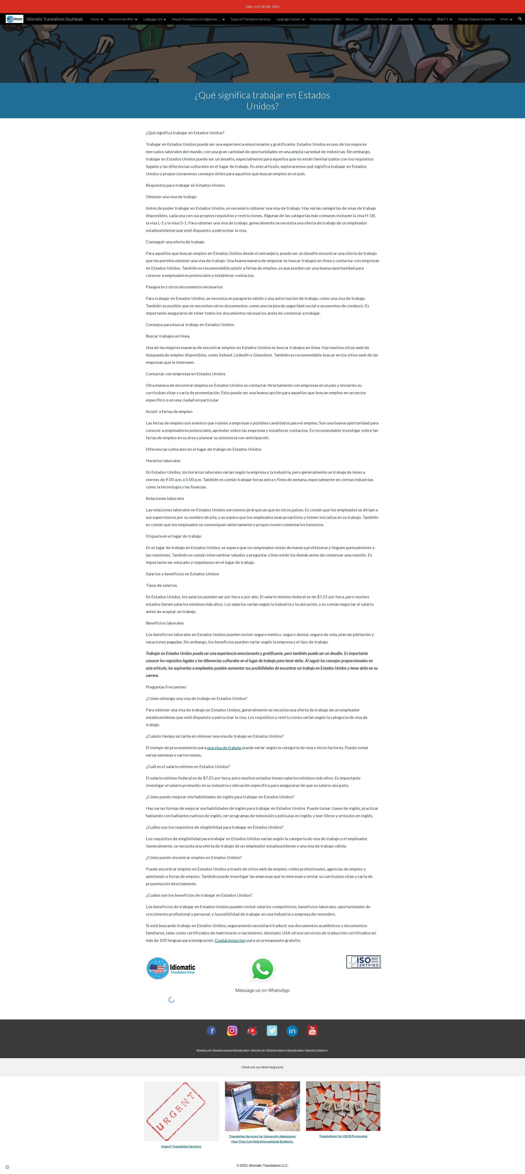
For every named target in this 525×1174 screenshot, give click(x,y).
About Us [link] (352, 19)
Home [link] (94, 19)
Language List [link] (152, 19)
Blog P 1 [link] (442, 19)
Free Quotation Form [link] (325, 19)
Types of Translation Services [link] (251, 19)
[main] (262, 100)
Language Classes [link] (288, 19)
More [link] (504, 19)
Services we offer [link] (121, 19)
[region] (262, 6)
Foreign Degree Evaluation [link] (476, 19)
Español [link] (403, 19)
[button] (520, 19)
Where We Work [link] (376, 19)
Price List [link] (425, 19)
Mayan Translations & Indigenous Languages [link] (196, 19)
